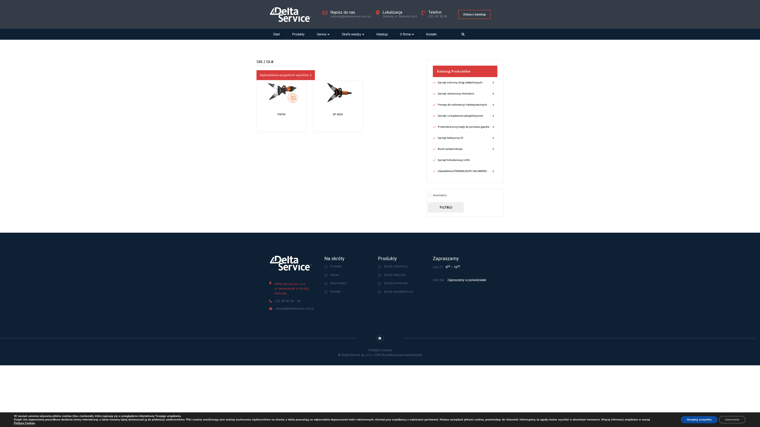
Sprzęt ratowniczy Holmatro (456, 93)
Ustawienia (732, 419)
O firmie (405, 34)
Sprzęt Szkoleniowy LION (453, 160)
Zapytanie (292, 110)
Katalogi (382, 34)
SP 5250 (338, 114)
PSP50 (281, 114)
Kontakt (431, 34)
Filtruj (446, 207)
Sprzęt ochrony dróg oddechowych (460, 82)
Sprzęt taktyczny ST (450, 138)
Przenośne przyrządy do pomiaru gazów (463, 126)
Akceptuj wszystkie (699, 419)
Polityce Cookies (24, 423)
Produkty (298, 34)
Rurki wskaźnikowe (450, 149)
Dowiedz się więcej (269, 110)
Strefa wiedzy (351, 34)
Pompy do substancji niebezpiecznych (462, 104)
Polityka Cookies (380, 350)
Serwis (322, 34)
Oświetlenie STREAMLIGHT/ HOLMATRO (462, 171)
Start (276, 34)
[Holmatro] (429, 194)
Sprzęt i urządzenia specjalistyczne (460, 115)
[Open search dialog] (463, 34)
